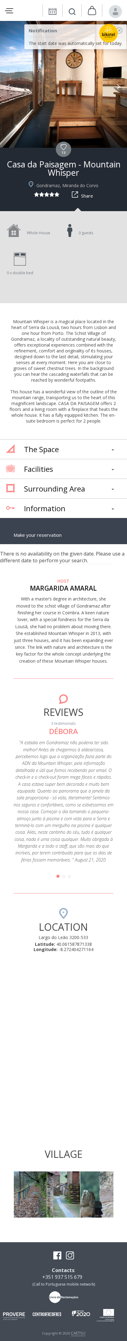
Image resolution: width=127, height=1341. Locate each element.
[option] (63, 84)
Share (87, 196)
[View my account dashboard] (115, 11)
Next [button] (118, 86)
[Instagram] (70, 1256)
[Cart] (92, 11)
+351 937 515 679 (62, 1277)
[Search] (72, 12)
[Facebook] (57, 1256)
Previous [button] (8, 86)
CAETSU (78, 1333)
